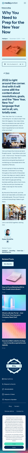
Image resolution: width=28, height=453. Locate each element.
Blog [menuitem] (10, 406)
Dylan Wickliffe (7, 239)
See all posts (8, 264)
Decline (14, 447)
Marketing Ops (6, 252)
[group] (14, 64)
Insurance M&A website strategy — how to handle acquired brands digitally (14, 343)
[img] (20, 64)
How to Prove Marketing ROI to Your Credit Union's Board (13, 288)
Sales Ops (20, 250)
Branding (12, 250)
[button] (5, 64)
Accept (14, 443)
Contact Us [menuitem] (20, 411)
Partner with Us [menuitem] (9, 411)
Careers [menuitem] (16, 406)
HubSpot (5, 38)
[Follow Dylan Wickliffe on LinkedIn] (7, 241)
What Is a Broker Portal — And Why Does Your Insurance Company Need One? (12, 315)
